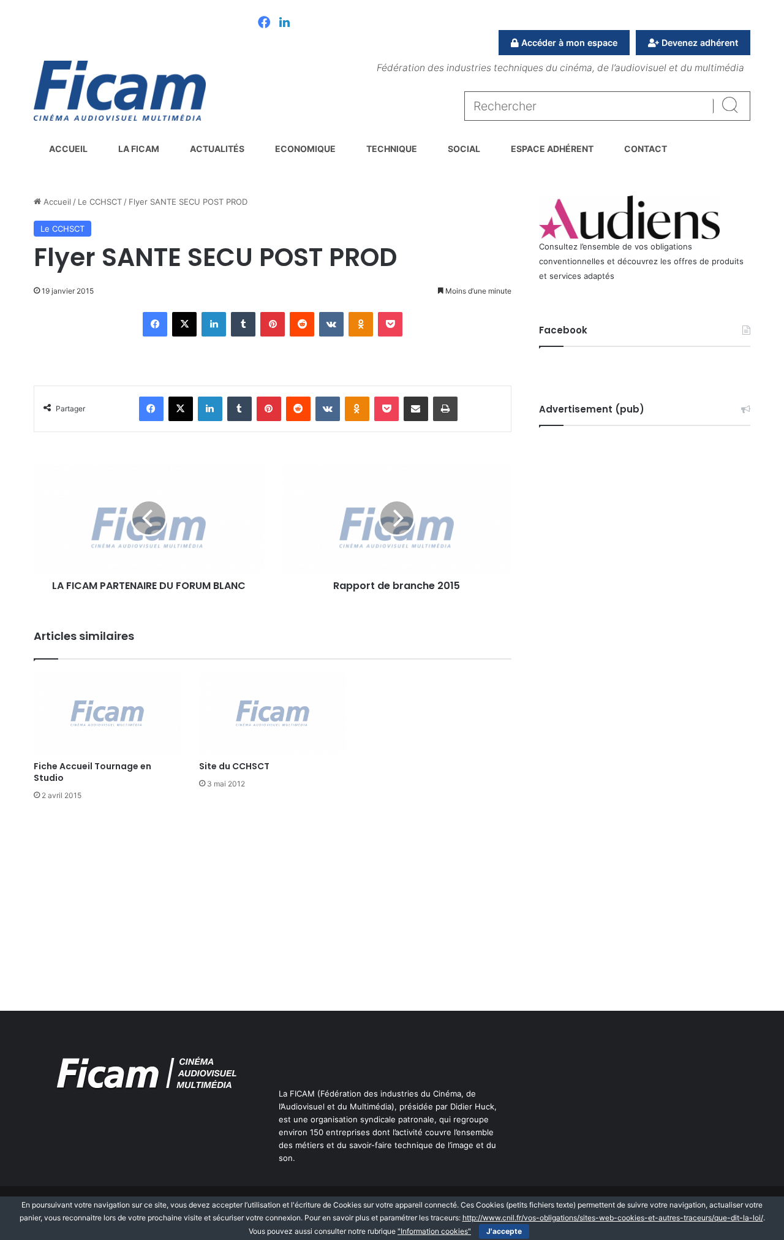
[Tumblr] (243, 324)
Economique (305, 148)
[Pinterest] (272, 324)
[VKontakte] (331, 324)
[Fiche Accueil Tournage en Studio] (107, 713)
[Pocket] (390, 324)
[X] (184, 324)
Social (464, 148)
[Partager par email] (416, 409)
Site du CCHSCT (234, 766)
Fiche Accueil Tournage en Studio (92, 772)
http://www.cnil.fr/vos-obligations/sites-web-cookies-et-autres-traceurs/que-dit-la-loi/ (612, 1217)
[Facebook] (264, 23)
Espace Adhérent (552, 148)
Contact (645, 148)
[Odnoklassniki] (361, 324)
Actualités (217, 148)
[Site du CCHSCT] (272, 713)
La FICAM (138, 148)
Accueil (68, 148)
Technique (391, 148)
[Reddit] (302, 324)
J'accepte (504, 1231)
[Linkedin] (284, 23)
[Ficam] (120, 91)
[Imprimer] (445, 409)
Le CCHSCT (100, 202)
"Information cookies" (434, 1231)
